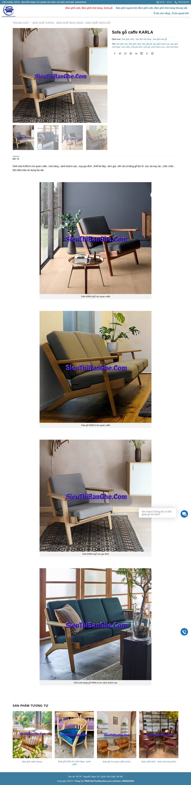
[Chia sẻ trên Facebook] (114, 53)
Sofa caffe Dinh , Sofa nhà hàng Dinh (158, 761)
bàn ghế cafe (122, 44)
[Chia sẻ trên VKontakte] (136, 53)
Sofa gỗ (146, 47)
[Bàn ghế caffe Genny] (32, 734)
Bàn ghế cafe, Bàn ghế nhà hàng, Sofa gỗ (89, 8)
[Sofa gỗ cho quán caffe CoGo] (116, 734)
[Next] (101, 75)
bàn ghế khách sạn (161, 44)
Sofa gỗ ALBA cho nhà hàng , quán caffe (74, 762)
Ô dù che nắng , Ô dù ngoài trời (171, 13)
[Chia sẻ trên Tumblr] (146, 53)
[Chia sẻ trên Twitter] (120, 53)
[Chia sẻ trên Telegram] (152, 53)
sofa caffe (125, 47)
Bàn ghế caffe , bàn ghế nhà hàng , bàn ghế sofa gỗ (71, 22)
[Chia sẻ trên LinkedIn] (141, 53)
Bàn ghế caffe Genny (32, 761)
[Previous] (18, 75)
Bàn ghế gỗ (147, 44)
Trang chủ (21, 22)
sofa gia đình (136, 47)
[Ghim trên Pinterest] (130, 53)
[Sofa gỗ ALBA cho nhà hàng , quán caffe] (74, 734)
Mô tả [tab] (16, 159)
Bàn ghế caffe (135, 44)
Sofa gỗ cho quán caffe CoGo (117, 761)
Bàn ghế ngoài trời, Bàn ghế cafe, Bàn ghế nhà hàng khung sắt (151, 8)
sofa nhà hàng (172, 47)
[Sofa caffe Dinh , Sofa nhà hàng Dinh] (158, 734)
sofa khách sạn (157, 47)
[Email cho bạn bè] (125, 53)
